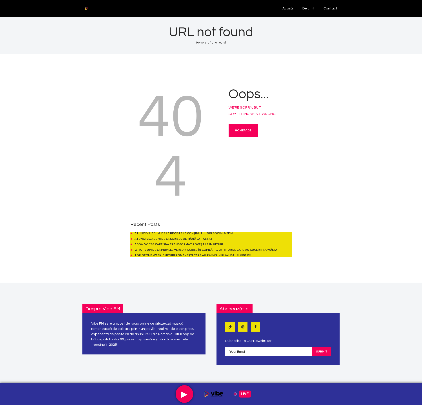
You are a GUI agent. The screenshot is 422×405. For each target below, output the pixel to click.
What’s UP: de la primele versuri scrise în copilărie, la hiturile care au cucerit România (206, 249)
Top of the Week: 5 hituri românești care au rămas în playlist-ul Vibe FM (193, 255)
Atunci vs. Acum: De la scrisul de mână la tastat (174, 238)
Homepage (243, 130)
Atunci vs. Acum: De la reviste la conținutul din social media (184, 233)
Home (200, 42)
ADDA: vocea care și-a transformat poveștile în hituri (179, 244)
